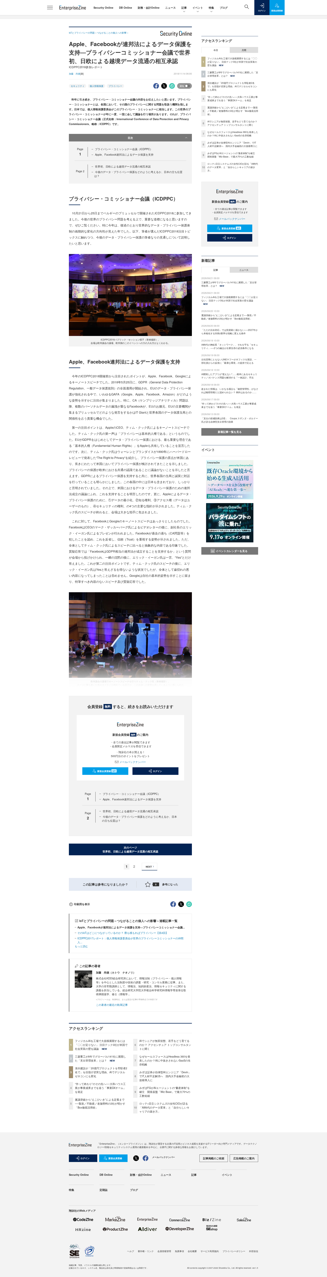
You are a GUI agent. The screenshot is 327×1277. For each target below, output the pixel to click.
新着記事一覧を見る (230, 432)
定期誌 (103, 1190)
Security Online (103, 7)
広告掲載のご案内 (244, 1158)
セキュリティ (77, 85)
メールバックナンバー (132, 762)
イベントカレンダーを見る (232, 551)
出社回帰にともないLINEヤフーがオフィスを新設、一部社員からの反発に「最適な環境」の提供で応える (228, 361)
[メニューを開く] (50, 7)
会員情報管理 (164, 1251)
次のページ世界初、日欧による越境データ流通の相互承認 (130, 849)
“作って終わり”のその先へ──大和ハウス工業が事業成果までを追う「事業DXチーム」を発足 (100, 1088)
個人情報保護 (96, 85)
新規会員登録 (106, 771)
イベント (197, 7)
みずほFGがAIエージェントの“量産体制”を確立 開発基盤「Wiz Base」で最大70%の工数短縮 (164, 1092)
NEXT (149, 866)
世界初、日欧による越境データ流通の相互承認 (123, 166)
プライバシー (115, 85)
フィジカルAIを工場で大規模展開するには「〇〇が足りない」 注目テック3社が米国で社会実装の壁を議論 (101, 1045)
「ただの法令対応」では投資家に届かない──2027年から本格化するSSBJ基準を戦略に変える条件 (229, 331)
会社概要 (192, 1251)
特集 (211, 7)
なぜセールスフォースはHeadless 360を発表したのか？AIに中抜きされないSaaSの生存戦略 (165, 1060)
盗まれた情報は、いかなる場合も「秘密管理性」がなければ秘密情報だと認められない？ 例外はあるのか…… (229, 390)
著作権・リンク (146, 1251)
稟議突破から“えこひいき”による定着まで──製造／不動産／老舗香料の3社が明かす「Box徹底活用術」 (100, 1103)
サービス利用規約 (210, 1251)
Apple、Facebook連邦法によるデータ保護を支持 (124, 154)
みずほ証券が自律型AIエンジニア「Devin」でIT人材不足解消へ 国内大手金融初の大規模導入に (165, 1076)
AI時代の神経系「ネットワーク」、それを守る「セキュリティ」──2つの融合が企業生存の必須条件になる (229, 346)
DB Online (125, 7)
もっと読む (81, 946)
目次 (130, 138)
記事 (184, 7)
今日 (215, 50)
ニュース (170, 7)
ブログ (224, 7)
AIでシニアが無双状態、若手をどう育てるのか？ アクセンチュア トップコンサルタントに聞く (165, 1045)
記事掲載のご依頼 (213, 1158)
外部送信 (253, 1251)
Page (80, 171)
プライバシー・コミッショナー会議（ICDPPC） (124, 149)
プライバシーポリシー (234, 1251)
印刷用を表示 (82, 904)
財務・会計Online (149, 7)
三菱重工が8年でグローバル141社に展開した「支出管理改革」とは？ (100, 1058)
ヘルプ (130, 1251)
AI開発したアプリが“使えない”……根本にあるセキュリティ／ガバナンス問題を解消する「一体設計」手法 (229, 375)
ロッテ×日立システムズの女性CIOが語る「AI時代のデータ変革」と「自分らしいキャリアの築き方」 (164, 1107)
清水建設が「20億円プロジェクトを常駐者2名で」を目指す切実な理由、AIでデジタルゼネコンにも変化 (101, 1072)
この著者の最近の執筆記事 (112, 1005)
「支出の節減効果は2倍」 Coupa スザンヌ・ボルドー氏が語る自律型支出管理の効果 (229, 420)
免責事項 (179, 1251)
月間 (244, 50)
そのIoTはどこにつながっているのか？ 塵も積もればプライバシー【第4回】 (122, 933)
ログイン (157, 771)
